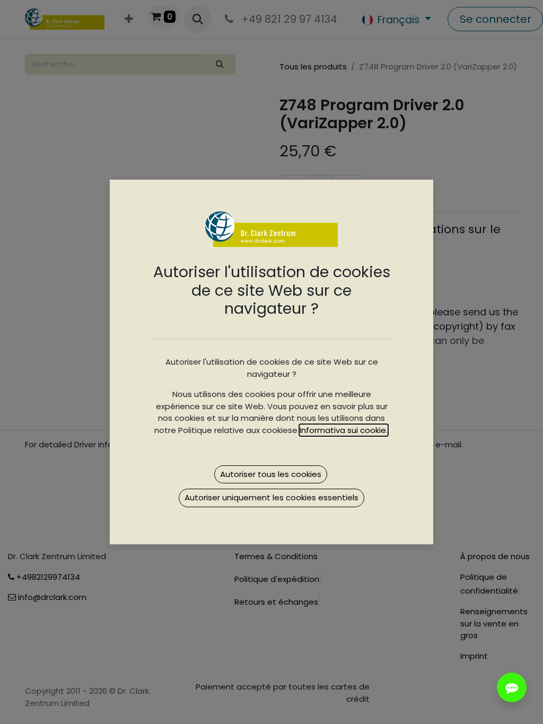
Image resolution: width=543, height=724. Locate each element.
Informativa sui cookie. (344, 430)
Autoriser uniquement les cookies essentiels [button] (271, 497)
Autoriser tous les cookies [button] (270, 474)
